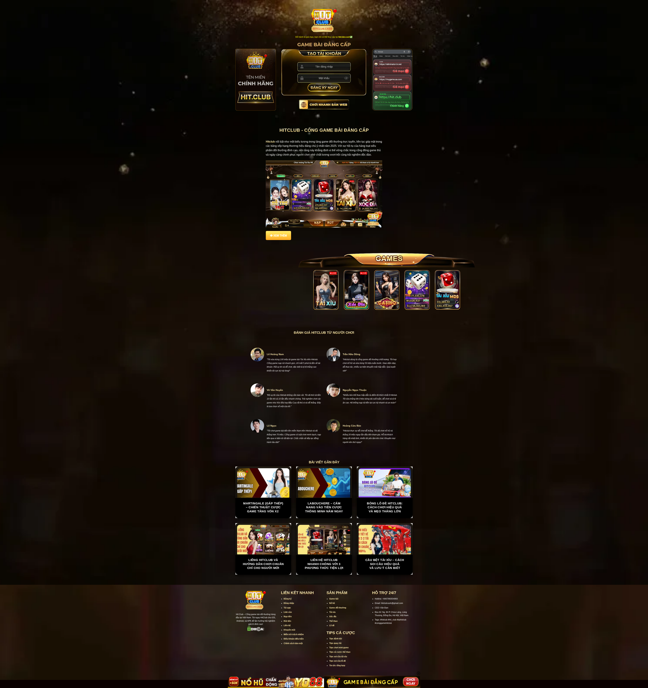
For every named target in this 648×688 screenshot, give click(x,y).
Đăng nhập (289, 619)
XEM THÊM (280, 235)
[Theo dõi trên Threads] (264, 651)
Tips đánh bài (335, 654)
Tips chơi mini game (339, 663)
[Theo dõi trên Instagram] (247, 651)
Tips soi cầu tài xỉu (338, 672)
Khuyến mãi (289, 646)
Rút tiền (287, 637)
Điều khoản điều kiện (294, 655)
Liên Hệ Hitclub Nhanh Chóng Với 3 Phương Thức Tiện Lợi (324, 579)
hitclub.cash (344, 37)
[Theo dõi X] (256, 651)
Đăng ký (288, 614)
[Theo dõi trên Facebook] (242, 651)
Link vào (288, 628)
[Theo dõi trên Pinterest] (269, 651)
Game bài (333, 614)
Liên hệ (287, 641)
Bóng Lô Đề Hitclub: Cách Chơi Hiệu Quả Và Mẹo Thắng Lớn (385, 523)
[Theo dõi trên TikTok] (251, 651)
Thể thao (333, 637)
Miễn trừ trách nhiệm (294, 650)
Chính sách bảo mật (293, 659)
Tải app (287, 623)
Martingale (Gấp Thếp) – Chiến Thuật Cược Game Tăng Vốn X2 (263, 523)
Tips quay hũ (335, 659)
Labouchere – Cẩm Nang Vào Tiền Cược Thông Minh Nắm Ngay (324, 523)
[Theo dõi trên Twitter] (260, 651)
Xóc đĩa (332, 632)
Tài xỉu (332, 628)
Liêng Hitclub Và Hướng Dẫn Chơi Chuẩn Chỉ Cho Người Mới (263, 579)
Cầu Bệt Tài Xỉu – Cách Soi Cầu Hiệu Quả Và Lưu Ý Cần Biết (384, 579)
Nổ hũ (332, 619)
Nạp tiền (288, 632)
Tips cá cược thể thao (339, 668)
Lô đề (331, 641)
